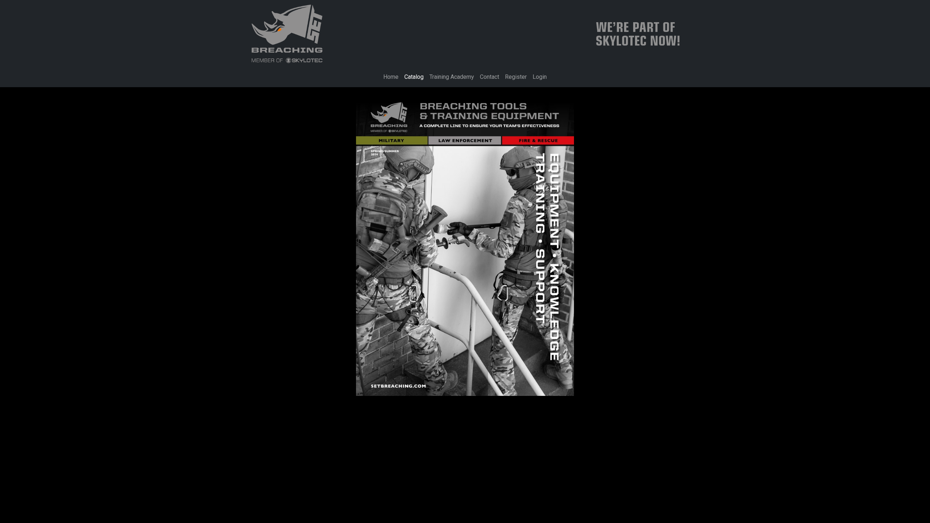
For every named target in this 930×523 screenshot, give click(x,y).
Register (516, 76)
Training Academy (451, 76)
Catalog (414, 76)
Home (391, 76)
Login (540, 76)
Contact (489, 76)
